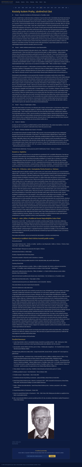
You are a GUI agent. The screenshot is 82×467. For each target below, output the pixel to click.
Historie (22, 2)
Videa (37, 2)
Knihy (27, 2)
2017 (34, 7)
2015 (41, 7)
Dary (45, 2)
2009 (63, 7)
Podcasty (32, 2)
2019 (26, 7)
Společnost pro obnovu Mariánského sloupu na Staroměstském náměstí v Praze (24, 464)
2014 (45, 7)
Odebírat (52, 456)
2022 (15, 7)
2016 (37, 7)
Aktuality (17, 2)
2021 (19, 7)
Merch (41, 2)
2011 (56, 7)
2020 (23, 7)
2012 (52, 7)
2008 (66, 7)
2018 (30, 7)
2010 (59, 7)
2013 (48, 7)
